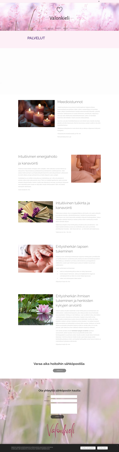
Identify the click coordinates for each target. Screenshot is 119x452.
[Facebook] (99, 1)
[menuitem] (44, 28)
